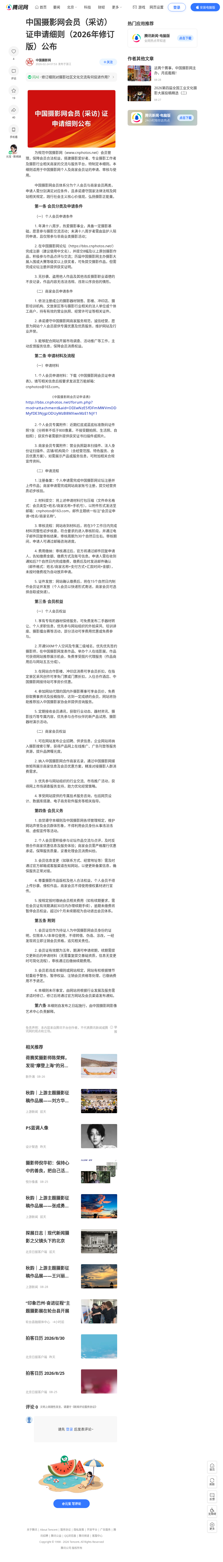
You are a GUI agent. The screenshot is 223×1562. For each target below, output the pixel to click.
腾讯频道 (84, 1536)
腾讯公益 (56, 1536)
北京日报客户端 (36, 1251)
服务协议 (65, 1530)
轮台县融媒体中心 (38, 1321)
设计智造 (32, 1146)
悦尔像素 (32, 1181)
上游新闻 (32, 1111)
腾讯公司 (66, 1548)
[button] (185, 38)
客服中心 (97, 1536)
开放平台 (92, 1530)
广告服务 (105, 1530)
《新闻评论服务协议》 (84, 1407)
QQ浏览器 (70, 1536)
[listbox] (71, 1219)
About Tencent (48, 1530)
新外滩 (30, 1076)
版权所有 (77, 1548)
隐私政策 (79, 1530)
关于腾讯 (32, 1530)
